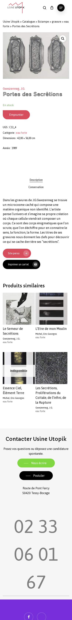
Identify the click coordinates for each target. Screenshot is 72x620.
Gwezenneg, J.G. (14, 88)
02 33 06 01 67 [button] (36, 545)
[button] (61, 8)
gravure (56, 21)
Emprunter (16, 114)
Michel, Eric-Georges (46, 333)
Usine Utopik (11, 21)
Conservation (36, 187)
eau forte (21, 132)
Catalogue (28, 21)
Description (36, 179)
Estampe (43, 21)
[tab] (36, 180)
